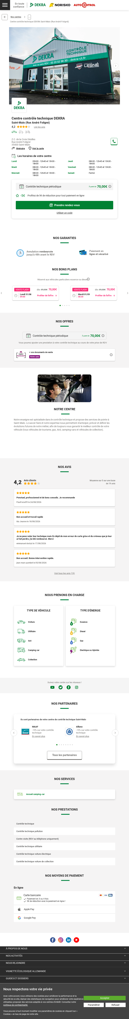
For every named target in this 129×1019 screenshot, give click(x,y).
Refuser (116, 1005)
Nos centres (16, 17)
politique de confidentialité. (15, 1005)
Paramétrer (94, 1005)
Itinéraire (20, 148)
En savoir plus (38, 736)
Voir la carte (38, 148)
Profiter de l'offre (45, 295)
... (29, 17)
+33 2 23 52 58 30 (114, 141)
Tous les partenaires (64, 755)
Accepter (104, 998)
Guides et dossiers (17, 978)
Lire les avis (39, 127)
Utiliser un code (64, 212)
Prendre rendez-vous (67, 205)
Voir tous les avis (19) (64, 573)
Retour (5, 17)
